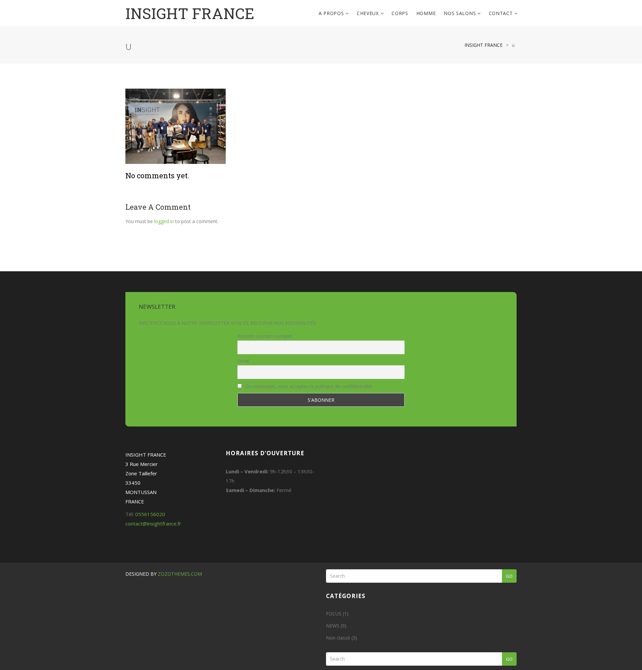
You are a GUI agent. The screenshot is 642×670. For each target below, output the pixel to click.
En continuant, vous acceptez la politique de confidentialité (308, 386)
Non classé (338, 638)
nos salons (460, 13)
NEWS (332, 626)
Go (509, 576)
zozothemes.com (180, 574)
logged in (164, 221)
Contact (502, 13)
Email (243, 361)
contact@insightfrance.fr (153, 523)
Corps (400, 13)
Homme (426, 13)
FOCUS (333, 613)
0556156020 (150, 514)
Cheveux (369, 13)
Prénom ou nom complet (264, 336)
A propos (332, 13)
